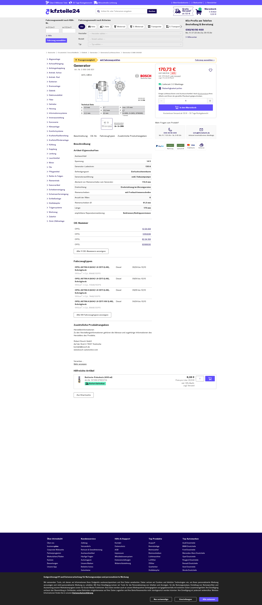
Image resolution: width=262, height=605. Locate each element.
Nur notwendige (161, 599)
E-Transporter (175, 26)
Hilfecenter (192, 37)
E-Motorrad (138, 26)
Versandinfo (86, 546)
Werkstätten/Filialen (55, 556)
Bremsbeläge (154, 546)
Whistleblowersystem (124, 556)
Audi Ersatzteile (188, 543)
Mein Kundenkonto (180, 2)
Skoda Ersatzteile (189, 570)
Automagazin (86, 560)
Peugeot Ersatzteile (190, 560)
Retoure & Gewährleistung (91, 550)
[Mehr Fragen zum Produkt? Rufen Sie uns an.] (170, 132)
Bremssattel (154, 550)
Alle (81, 26)
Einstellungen (185, 599)
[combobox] (122, 11)
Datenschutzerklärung (82, 593)
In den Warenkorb (188, 107)
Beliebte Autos (87, 567)
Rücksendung (203, 94)
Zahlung (84, 543)
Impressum (119, 553)
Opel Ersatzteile (189, 556)
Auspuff (152, 543)
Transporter (156, 26)
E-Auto (106, 26)
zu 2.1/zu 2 (50, 27)
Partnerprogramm (54, 553)
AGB (116, 550)
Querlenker (153, 567)
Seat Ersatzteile (188, 567)
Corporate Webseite (55, 550)
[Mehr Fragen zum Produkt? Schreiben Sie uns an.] (201, 132)
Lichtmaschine (154, 556)
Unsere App (52, 567)
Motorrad (121, 26)
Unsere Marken (87, 563)
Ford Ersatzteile (188, 550)
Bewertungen (52, 563)
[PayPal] (159, 146)
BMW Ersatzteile (189, 546)
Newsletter (211, 2)
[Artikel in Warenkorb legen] (210, 378)
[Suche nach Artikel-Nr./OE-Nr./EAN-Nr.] (152, 11)
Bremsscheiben (155, 553)
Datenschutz (120, 546)
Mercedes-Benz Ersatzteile (193, 553)
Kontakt (118, 543)
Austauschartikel (88, 553)
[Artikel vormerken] (211, 70)
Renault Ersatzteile (190, 563)
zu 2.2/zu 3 (66, 27)
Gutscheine (85, 570)
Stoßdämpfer (154, 570)
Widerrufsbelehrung (123, 563)
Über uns (50, 543)
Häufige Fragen (87, 556)
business (52, 546)
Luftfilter (152, 560)
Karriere (50, 560)
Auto (93, 26)
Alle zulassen (209, 599)
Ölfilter (151, 563)
